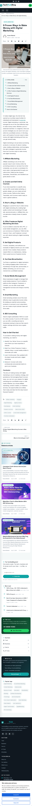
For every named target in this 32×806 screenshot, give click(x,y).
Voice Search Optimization (10, 700)
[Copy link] (25, 41)
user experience (17, 703)
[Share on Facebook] (11, 41)
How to (3, 746)
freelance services (8, 409)
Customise (16, 798)
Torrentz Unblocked (11, 606)
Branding (6, 693)
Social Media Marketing (19, 683)
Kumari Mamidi (11, 35)
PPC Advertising (7, 709)
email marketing (16, 406)
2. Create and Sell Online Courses (16, 85)
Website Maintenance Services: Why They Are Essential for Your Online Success (15, 537)
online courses (7, 412)
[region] (16, 793)
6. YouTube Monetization (13, 98)
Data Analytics (7, 703)
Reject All (16, 802)
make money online (19, 409)
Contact (3, 768)
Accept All (16, 794)
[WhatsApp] (9, 733)
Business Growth (8, 690)
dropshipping (7, 406)
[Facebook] (13, 1)
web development (16, 696)
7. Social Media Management (14, 101)
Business (3, 743)
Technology (6, 696)
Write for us (4, 765)
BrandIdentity (25, 690)
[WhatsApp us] (18, 1)
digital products (18, 402)
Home (2, 13)
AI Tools (3, 749)
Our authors (4, 762)
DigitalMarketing (20, 706)
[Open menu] (2, 10)
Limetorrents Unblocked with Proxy (16, 610)
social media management (19, 412)
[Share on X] (8, 41)
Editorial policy (5, 770)
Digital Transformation (9, 706)
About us (3, 759)
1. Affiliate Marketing (12, 83)
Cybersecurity (18, 687)
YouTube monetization (9, 416)
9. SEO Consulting (12, 106)
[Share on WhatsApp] (18, 41)
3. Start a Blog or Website (13, 88)
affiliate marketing (10, 399)
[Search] (7, 10)
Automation (16, 690)
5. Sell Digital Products (13, 96)
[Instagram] (16, 1)
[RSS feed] (13, 733)
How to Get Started (12, 109)
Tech (2, 740)
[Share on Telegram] (22, 41)
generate (23, 120)
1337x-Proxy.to (10, 594)
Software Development (16, 693)
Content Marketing (8, 687)
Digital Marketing (10, 13)
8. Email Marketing (12, 104)
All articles (4, 752)
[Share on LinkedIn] (15, 41)
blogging (19, 399)
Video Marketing (22, 700)
